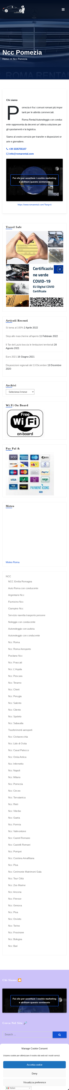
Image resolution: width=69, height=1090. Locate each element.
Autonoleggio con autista (21, 628)
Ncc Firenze (14, 898)
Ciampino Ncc (15, 608)
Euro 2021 (11, 356)
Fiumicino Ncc (16, 601)
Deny (34, 1073)
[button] (27, 247)
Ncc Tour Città (16, 878)
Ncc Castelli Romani (19, 844)
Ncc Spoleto (14, 716)
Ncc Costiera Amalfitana (21, 858)
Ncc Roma (14, 642)
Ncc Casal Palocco (18, 750)
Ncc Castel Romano (19, 838)
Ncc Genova (15, 905)
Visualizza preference (34, 1082)
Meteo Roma (12, 562)
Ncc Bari (13, 946)
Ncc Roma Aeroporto (19, 649)
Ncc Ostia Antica (17, 757)
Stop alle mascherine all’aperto (22, 336)
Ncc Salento (14, 703)
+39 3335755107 (17, 149)
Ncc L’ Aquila (15, 669)
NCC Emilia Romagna (20, 581)
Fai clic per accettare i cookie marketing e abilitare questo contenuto (34, 180)
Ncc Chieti (13, 689)
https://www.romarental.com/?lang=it (35, 204)
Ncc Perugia (15, 696)
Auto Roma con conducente (23, 588)
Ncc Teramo (14, 682)
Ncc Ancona (14, 892)
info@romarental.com (21, 153)
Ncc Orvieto (14, 919)
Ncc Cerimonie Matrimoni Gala (25, 871)
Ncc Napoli (14, 770)
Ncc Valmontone (17, 831)
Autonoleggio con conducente (24, 635)
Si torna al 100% (14, 327)
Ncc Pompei (15, 851)
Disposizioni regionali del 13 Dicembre (26, 365)
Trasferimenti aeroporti (20, 730)
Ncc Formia (14, 824)
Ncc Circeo (14, 790)
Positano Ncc (15, 655)
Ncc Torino (14, 925)
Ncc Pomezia (20, 59)
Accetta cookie (34, 1064)
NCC (8, 576)
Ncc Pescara (15, 676)
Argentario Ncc (16, 595)
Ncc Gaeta (14, 817)
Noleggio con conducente (21, 622)
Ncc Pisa (13, 865)
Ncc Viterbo (14, 811)
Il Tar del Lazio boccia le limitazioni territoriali (29, 344)
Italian (12, 1088)
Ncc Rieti (13, 804)
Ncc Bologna (15, 939)
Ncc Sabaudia (15, 723)
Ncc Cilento (14, 709)
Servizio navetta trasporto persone (26, 615)
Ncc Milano (14, 777)
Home (5, 59)
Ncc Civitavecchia (18, 736)
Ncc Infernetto (15, 763)
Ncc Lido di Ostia (17, 743)
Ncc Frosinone (16, 932)
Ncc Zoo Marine (17, 885)
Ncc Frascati (15, 662)
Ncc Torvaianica (17, 797)
